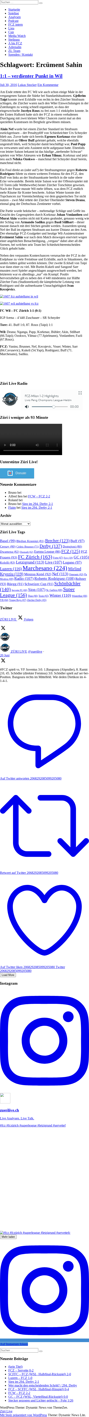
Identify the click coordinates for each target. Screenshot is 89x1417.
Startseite (14, 9)
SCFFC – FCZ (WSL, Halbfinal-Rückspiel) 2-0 (39, 1374)
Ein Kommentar (47, 85)
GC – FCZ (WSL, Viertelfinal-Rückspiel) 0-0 (38, 1396)
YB (4, 600)
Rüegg (15, 584)
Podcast (13, 21)
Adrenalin (14, 47)
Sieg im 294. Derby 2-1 (37, 504)
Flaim (12, 507)
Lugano (72, 562)
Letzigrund (30, 562)
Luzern (11, 568)
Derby (51, 546)
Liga (11, 28)
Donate (21, 473)
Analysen (14, 17)
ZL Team (14, 51)
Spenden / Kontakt (20, 54)
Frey (68, 558)
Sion (36, 589)
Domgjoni (72, 546)
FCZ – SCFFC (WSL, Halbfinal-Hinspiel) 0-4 (38, 1389)
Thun (33, 595)
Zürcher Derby (36, 600)
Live (53, 562)
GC (81, 557)
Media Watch (17, 36)
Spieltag (13, 13)
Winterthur (79, 595)
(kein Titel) (15, 1366)
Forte (58, 557)
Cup (11, 32)
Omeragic (76, 574)
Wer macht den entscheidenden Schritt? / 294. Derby (42, 1385)
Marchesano (45, 568)
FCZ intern (15, 24)
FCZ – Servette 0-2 (21, 1370)
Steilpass (14, 39)
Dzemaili (26, 552)
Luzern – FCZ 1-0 (20, 1378)
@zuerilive (35, 651)
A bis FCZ (15, 43)
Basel (8, 541)
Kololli (7, 562)
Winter (60, 595)
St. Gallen (54, 590)
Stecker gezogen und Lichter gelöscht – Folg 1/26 (40, 1400)
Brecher (57, 540)
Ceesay (8, 546)
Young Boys (17, 600)
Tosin (43, 595)
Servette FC (19, 590)
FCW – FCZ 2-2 (39, 496)
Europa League (47, 551)
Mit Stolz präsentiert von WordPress (23, 1415)
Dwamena (9, 551)
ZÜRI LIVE (19, 651)
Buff (77, 541)
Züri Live (6, 1411)
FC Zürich (35, 557)
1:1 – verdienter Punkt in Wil (31, 76)
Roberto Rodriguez (54, 578)
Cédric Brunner (27, 546)
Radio (24, 578)
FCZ (70, 551)
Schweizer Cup (38, 584)
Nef (60, 574)
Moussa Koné (37, 574)
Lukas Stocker (27, 85)
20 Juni (5, 655)
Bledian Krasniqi (30, 541)
